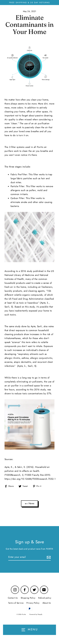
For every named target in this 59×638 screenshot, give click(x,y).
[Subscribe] (48, 557)
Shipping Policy (28, 597)
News (31, 503)
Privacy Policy (32, 602)
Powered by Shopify (35, 614)
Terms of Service (15, 602)
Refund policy (44, 597)
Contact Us (13, 597)
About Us (47, 602)
